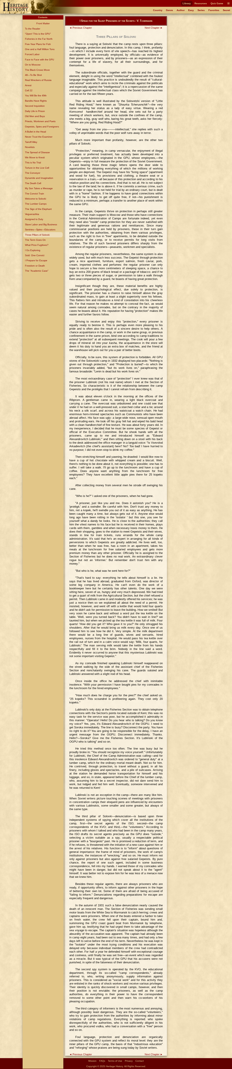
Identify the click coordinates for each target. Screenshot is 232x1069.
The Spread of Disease (37, 152)
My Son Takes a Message (39, 188)
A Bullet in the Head (35, 131)
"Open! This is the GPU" (38, 33)
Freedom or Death (35, 265)
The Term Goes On (35, 240)
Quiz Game (217, 3)
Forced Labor (32, 54)
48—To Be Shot (33, 75)
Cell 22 (28, 90)
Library (187, 3)
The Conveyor (32, 173)
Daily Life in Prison (35, 111)
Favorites (213, 10)
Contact (139, 1060)
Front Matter (43, 23)
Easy (191, 10)
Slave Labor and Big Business (41, 224)
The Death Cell (33, 183)
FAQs (102, 1060)
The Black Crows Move (37, 70)
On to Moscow (32, 64)
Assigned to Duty (34, 219)
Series (201, 10)
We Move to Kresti (35, 157)
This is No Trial (33, 162)
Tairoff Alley (31, 142)
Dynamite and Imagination (39, 178)
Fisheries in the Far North (38, 38)
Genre (169, 10)
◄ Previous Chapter (80, 27)
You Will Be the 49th (36, 95)
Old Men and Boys (35, 116)
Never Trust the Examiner (38, 136)
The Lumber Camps (36, 203)
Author (181, 10)
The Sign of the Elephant (38, 209)
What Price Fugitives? (36, 245)
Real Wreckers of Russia (38, 80)
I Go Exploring (32, 250)
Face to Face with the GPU (39, 59)
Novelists (30, 147)
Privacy (129, 1060)
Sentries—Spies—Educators (40, 229)
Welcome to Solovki (35, 198)
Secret (226, 10)
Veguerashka (32, 214)
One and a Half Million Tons (40, 49)
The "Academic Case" (36, 270)
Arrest (28, 85)
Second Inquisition (35, 106)
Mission (92, 1060)
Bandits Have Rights (36, 100)
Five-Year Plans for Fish (38, 44)
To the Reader (32, 28)
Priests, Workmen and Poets (40, 121)
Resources (200, 3)
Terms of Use (115, 1060)
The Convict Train (34, 193)
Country (157, 10)
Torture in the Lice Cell (37, 167)
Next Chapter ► (154, 27)
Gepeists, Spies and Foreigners (42, 126)
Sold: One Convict (34, 255)
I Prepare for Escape (36, 260)
